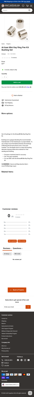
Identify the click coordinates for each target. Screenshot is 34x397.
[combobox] (17, 10)
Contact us (4, 318)
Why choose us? (6, 348)
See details (27, 1)
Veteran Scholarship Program (9, 333)
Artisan (4, 54)
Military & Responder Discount (9, 331)
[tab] (17, 249)
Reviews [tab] (7, 248)
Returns (4, 323)
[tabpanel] (17, 265)
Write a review (21, 241)
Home (3, 44)
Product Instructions (7, 336)
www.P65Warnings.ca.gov (9, 166)
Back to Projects (18, 290)
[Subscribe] (28, 307)
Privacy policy (5, 351)
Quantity (4, 74)
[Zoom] (27, 39)
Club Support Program (7, 328)
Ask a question (12, 241)
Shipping (4, 321)
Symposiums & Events (7, 326)
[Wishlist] (23, 5)
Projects (8, 44)
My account (5, 338)
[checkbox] (17, 254)
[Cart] (27, 5)
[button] (17, 222)
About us (4, 346)
